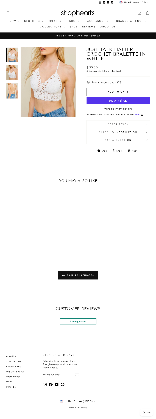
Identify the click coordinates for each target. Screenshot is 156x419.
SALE (74, 26)
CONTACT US (13, 361)
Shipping (91, 71)
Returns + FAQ (13, 366)
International (13, 376)
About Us (11, 356)
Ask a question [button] (78, 321)
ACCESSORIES (98, 20)
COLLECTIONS (51, 26)
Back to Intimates (80, 275)
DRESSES (55, 20)
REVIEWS (89, 26)
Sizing (9, 381)
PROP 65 (11, 386)
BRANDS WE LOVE (130, 20)
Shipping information (118, 132)
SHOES (74, 20)
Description (118, 124)
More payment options (118, 108)
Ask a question (118, 140)
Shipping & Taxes (15, 371)
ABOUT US (108, 26)
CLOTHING (32, 20)
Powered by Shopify (78, 407)
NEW (13, 20)
